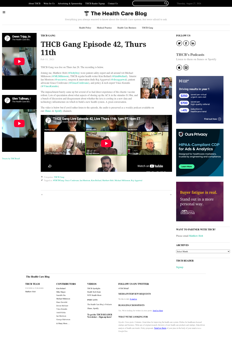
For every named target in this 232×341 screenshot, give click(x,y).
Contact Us (113, 3)
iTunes (48, 110)
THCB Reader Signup (95, 3)
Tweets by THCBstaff (11, 158)
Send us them (158, 310)
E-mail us (133, 299)
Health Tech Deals (94, 292)
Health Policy (85, 27)
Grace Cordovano (72, 180)
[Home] (115, 14)
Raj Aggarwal (136, 180)
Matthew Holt (108, 180)
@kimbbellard (119, 76)
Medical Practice (104, 27)
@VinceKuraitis (50, 86)
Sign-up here (105, 317)
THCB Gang (147, 27)
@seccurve (60, 79)
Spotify (58, 110)
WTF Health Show (94, 295)
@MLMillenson (60, 76)
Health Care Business (126, 27)
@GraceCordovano (79, 82)
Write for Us (49, 3)
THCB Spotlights (93, 288)
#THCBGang (58, 180)
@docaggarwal (118, 79)
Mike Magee (60, 292)
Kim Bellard (96, 180)
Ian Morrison (85, 180)
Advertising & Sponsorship (70, 3)
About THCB (34, 3)
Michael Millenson (122, 180)
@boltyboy (73, 72)
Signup (179, 267)
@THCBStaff (123, 288)
